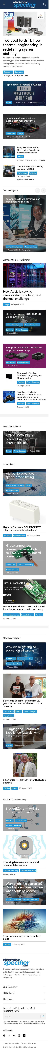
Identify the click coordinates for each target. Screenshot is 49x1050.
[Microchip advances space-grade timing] (24, 482)
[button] (4, 4)
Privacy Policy (28, 1023)
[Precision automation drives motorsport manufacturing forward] (24, 126)
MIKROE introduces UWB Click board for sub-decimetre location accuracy (23, 608)
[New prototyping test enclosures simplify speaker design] (24, 356)
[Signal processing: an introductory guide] (24, 921)
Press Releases (22, 330)
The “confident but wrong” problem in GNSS (30, 167)
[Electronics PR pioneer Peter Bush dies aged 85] (24, 765)
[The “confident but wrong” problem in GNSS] (9, 171)
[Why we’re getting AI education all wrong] (24, 656)
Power (8, 102)
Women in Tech (31, 247)
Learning (9, 820)
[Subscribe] (43, 1016)
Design (20, 133)
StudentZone (20, 820)
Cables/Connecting (25, 565)
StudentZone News (13, 664)
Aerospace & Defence (15, 485)
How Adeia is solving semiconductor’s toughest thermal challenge (22, 295)
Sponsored (19, 72)
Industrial (9, 330)
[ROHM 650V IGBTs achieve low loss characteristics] (24, 443)
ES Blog (7, 788)
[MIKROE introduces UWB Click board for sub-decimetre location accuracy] (24, 591)
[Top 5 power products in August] (24, 93)
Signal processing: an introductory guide (22, 937)
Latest (28, 485)
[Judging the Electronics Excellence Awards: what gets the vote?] (24, 736)
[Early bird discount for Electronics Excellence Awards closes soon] (9, 152)
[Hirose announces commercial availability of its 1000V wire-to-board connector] (24, 558)
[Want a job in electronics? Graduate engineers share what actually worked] (24, 892)
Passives (21, 382)
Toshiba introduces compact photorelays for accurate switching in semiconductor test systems (31, 396)
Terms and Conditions (28, 1043)
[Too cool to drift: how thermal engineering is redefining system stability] (24, 24)
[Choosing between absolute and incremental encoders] (24, 847)
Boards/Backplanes (32, 325)
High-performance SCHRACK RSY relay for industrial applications (22, 528)
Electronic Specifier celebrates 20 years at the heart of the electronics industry (22, 703)
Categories (8, 999)
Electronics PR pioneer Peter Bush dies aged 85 (24, 781)
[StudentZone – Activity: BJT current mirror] (24, 817)
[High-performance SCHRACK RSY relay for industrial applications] (24, 512)
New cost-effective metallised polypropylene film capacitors (29, 375)
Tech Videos (8, 716)
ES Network (9, 993)
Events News (9, 712)
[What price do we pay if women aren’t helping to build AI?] (24, 223)
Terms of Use (40, 1023)
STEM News (10, 659)
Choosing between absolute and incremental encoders (21, 863)
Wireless (32, 173)
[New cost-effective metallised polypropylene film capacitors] (9, 378)
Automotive (10, 133)
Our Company (10, 987)
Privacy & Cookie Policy (11, 1043)
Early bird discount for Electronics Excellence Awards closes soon (28, 150)
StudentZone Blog (25, 659)
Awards (20, 156)
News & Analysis (30, 712)
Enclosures (8, 72)
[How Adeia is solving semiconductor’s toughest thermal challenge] (24, 275)
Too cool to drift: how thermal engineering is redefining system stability (22, 47)
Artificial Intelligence (14, 247)
